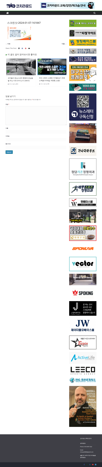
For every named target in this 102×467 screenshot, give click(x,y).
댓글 (7, 104)
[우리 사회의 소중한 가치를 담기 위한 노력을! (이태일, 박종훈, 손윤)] (43, 60)
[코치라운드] (7, 13)
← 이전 (8, 44)
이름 (7, 128)
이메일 (7, 136)
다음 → (64, 44)
